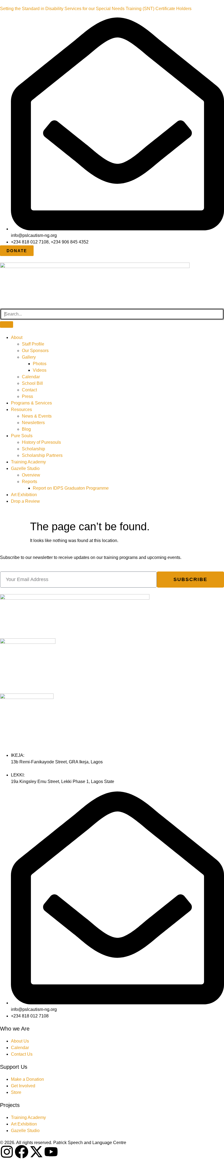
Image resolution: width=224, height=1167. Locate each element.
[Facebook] (21, 1152)
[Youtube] (51, 1152)
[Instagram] (7, 1152)
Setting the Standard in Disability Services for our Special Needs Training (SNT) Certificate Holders (95, 8)
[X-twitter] (36, 1152)
